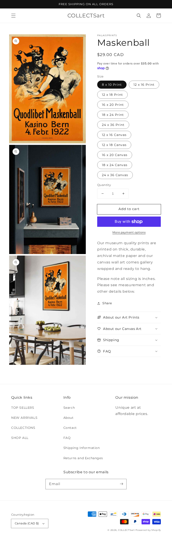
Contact (70, 428)
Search (69, 408)
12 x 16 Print (144, 85)
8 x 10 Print (112, 85)
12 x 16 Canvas (114, 135)
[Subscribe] (121, 484)
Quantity (104, 185)
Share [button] (107, 303)
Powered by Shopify (148, 530)
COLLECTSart (126, 530)
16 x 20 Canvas (114, 155)
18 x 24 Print (113, 115)
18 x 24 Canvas (114, 165)
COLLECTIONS (23, 428)
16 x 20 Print (113, 105)
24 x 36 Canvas (115, 175)
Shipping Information (81, 448)
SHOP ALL (19, 438)
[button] (13, 16)
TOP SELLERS (22, 408)
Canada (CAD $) (27, 523)
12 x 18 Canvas (114, 145)
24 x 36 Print (113, 125)
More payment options (129, 232)
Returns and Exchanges (83, 458)
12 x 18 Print (112, 95)
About (68, 418)
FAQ (67, 438)
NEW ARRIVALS (24, 418)
